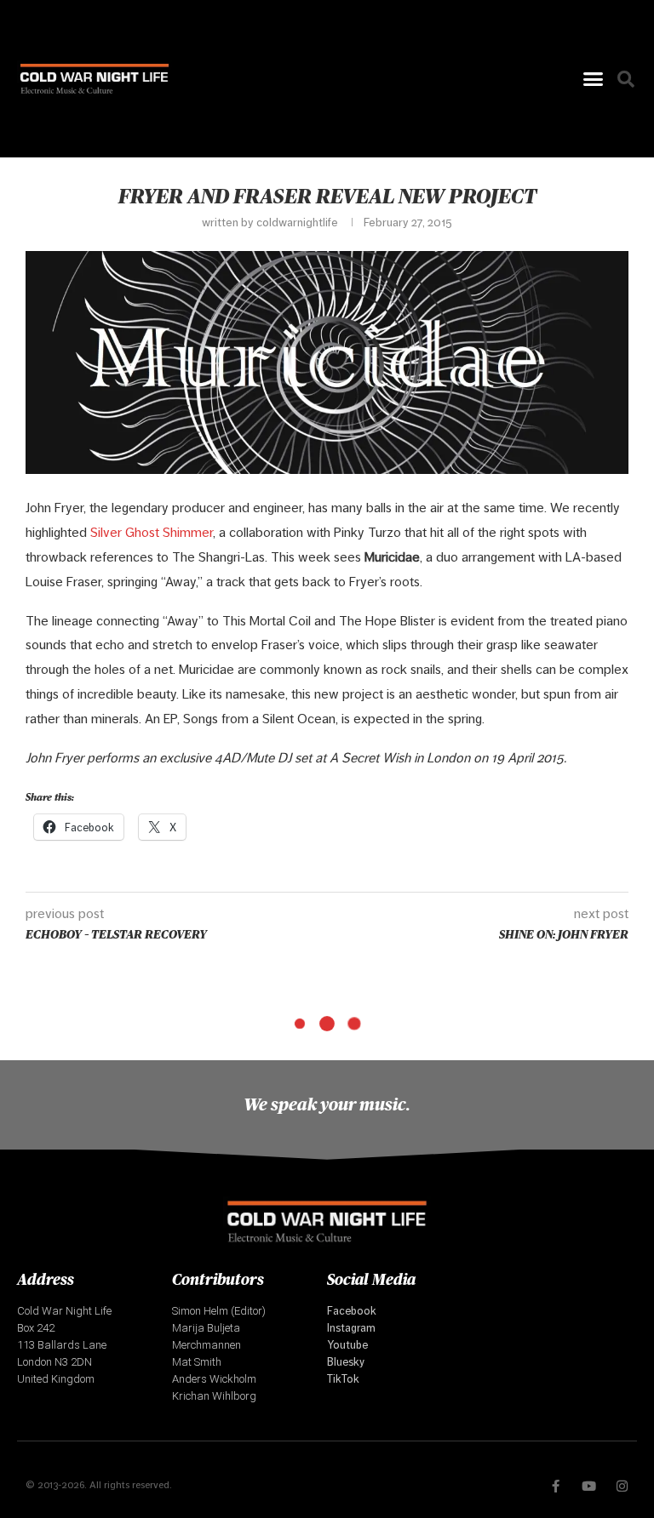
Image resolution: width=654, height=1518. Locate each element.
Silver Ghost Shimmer (151, 532)
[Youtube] (588, 1486)
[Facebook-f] (555, 1486)
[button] (593, 79)
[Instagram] (622, 1486)
